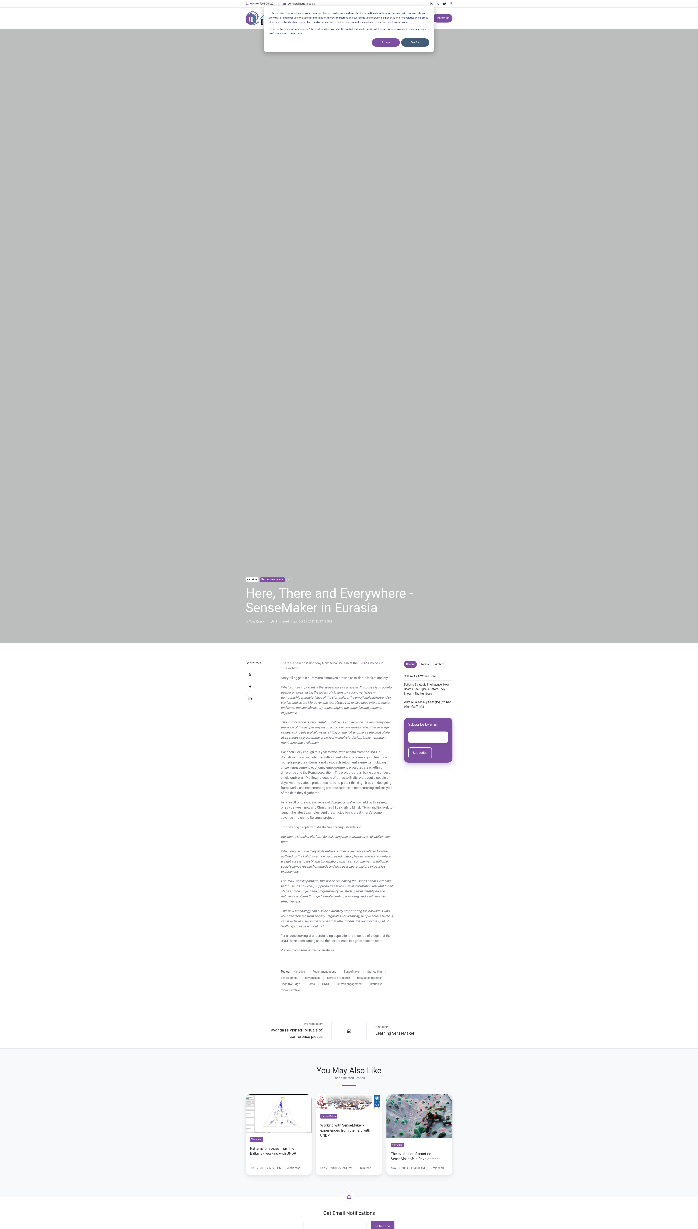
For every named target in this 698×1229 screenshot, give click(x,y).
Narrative (252, 579)
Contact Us (443, 18)
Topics (425, 664)
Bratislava (376, 984)
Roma (311, 984)
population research (369, 978)
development (289, 978)
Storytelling (374, 971)
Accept (386, 42)
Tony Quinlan (257, 621)
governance (312, 978)
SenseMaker (352, 971)
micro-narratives (291, 990)
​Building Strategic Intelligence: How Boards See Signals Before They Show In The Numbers (426, 689)
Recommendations (272, 579)
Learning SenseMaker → (397, 1033)
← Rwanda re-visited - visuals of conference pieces (294, 1033)
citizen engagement (349, 984)
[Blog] (349, 1030)
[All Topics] (289, 579)
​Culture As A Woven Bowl (420, 676)
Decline (415, 42)
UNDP (362, 663)
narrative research (338, 978)
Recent (410, 664)
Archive (439, 664)
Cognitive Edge (290, 984)
